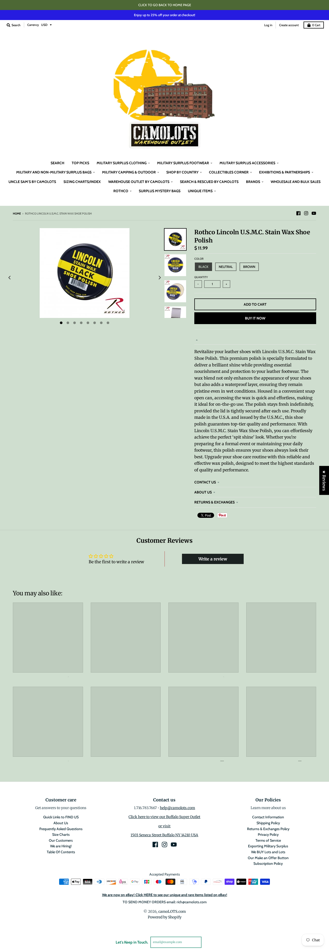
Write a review (212, 558)
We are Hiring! (60, 846)
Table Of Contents (61, 852)
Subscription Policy (268, 863)
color (199, 258)
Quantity (201, 277)
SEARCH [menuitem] (57, 163)
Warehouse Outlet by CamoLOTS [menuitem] (138, 181)
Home (17, 213)
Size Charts (61, 834)
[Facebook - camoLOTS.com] (298, 213)
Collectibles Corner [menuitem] (229, 172)
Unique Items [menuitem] (200, 191)
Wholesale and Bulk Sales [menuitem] (296, 181)
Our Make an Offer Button (268, 858)
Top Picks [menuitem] (80, 163)
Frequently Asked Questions (61, 829)
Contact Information (268, 817)
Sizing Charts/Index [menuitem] (82, 181)
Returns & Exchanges (214, 502)
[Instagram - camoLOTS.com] (306, 213)
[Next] (159, 277)
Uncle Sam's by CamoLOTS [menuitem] (32, 181)
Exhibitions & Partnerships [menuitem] (284, 172)
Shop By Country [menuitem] (182, 172)
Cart (316, 25)
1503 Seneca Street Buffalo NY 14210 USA (164, 835)
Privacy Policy (268, 834)
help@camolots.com (177, 808)
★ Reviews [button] (324, 480)
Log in (268, 25)
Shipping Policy (268, 823)
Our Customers (61, 840)
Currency (33, 25)
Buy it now (255, 318)
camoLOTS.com (172, 911)
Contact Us (205, 482)
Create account (289, 25)
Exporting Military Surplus (268, 846)
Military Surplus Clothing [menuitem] (122, 163)
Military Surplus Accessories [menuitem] (247, 163)
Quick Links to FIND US (61, 817)
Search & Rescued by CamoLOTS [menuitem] (209, 181)
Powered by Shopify (164, 917)
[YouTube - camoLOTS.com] (314, 213)
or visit (164, 826)
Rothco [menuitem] (120, 191)
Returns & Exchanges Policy (268, 829)
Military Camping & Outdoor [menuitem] (129, 172)
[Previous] (10, 277)
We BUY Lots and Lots (268, 852)
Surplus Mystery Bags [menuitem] (159, 191)
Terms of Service (268, 840)
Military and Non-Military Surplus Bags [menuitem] (54, 172)
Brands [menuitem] (253, 181)
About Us (203, 492)
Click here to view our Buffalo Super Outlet (164, 816)
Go (207, 942)
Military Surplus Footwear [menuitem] (183, 163)
